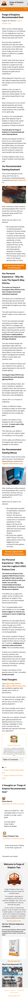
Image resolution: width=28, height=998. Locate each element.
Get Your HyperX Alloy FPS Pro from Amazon (14, 267)
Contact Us (12, 990)
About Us (6, 990)
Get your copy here (14, 961)
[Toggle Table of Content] (20, 759)
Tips (5, 767)
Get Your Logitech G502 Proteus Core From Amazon (14, 553)
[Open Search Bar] (25, 8)
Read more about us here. (14, 921)
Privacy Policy (20, 990)
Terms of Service (14, 992)
